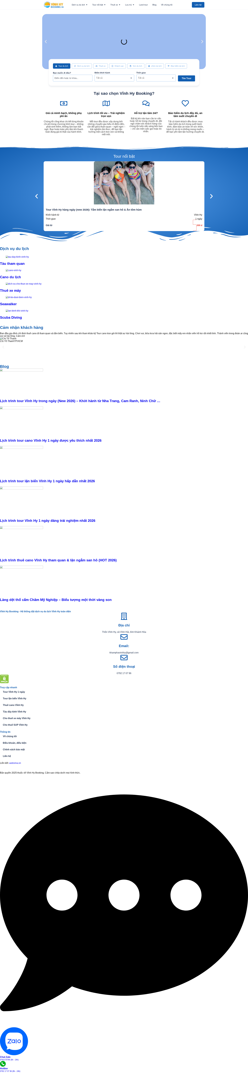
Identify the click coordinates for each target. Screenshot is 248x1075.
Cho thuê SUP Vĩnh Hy (15, 725)
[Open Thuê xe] (120, 4)
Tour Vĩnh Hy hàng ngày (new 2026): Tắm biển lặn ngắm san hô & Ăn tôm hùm (94, 209)
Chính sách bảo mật (14, 749)
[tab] (61, 66)
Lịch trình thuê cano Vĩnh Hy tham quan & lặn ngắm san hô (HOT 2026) (58, 560)
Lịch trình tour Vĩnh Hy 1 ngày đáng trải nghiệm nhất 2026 (47, 521)
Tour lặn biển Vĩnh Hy (14, 698)
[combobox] (114, 78)
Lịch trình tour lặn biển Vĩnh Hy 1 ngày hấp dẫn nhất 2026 (47, 481)
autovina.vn (15, 763)
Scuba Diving (11, 317)
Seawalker (8, 304)
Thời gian (141, 73)
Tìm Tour (186, 78)
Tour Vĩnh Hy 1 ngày (14, 692)
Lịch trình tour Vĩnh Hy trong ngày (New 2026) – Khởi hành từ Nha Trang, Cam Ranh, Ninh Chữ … (80, 401)
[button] (46, 41)
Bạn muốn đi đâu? (62, 73)
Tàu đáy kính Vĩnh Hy (14, 711)
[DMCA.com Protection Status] (4, 682)
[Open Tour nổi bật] (105, 4)
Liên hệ (7, 756)
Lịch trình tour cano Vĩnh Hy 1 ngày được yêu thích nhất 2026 (50, 440)
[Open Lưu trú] (133, 4)
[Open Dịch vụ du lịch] (87, 4)
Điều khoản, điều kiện (14, 743)
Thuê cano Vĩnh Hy (13, 705)
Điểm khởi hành (102, 73)
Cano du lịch (10, 277)
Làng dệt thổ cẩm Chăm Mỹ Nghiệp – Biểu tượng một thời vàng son (56, 600)
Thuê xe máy (10, 290)
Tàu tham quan (12, 263)
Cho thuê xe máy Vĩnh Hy (16, 718)
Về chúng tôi (10, 736)
